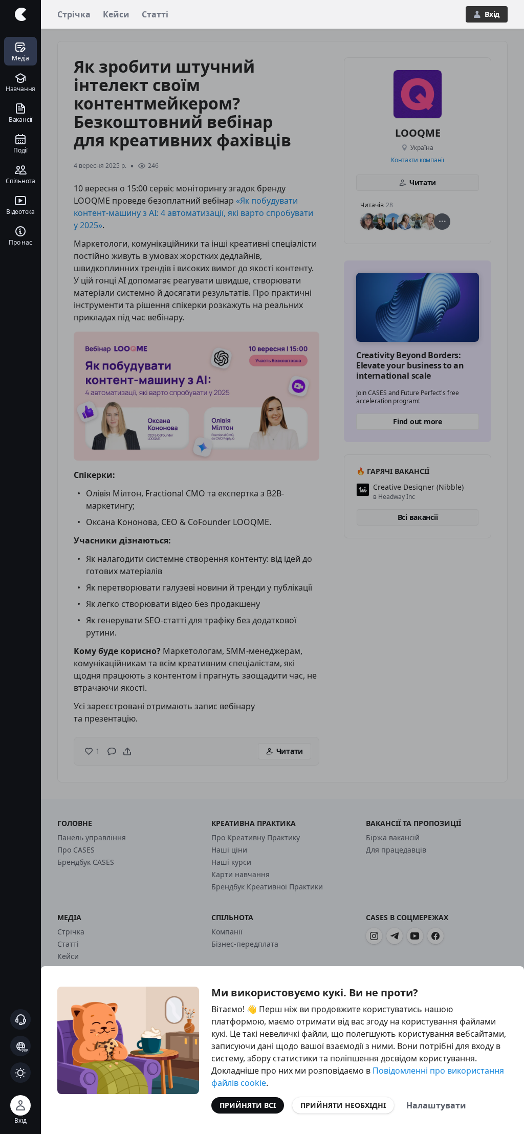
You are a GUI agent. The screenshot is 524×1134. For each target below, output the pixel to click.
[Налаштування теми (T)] (20, 1072)
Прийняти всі (248, 1105)
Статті (155, 14)
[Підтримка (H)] (20, 1019)
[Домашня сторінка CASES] (20, 14)
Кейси (116, 14)
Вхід (492, 14)
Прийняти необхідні (343, 1105)
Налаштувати (436, 1105)
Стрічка (74, 14)
